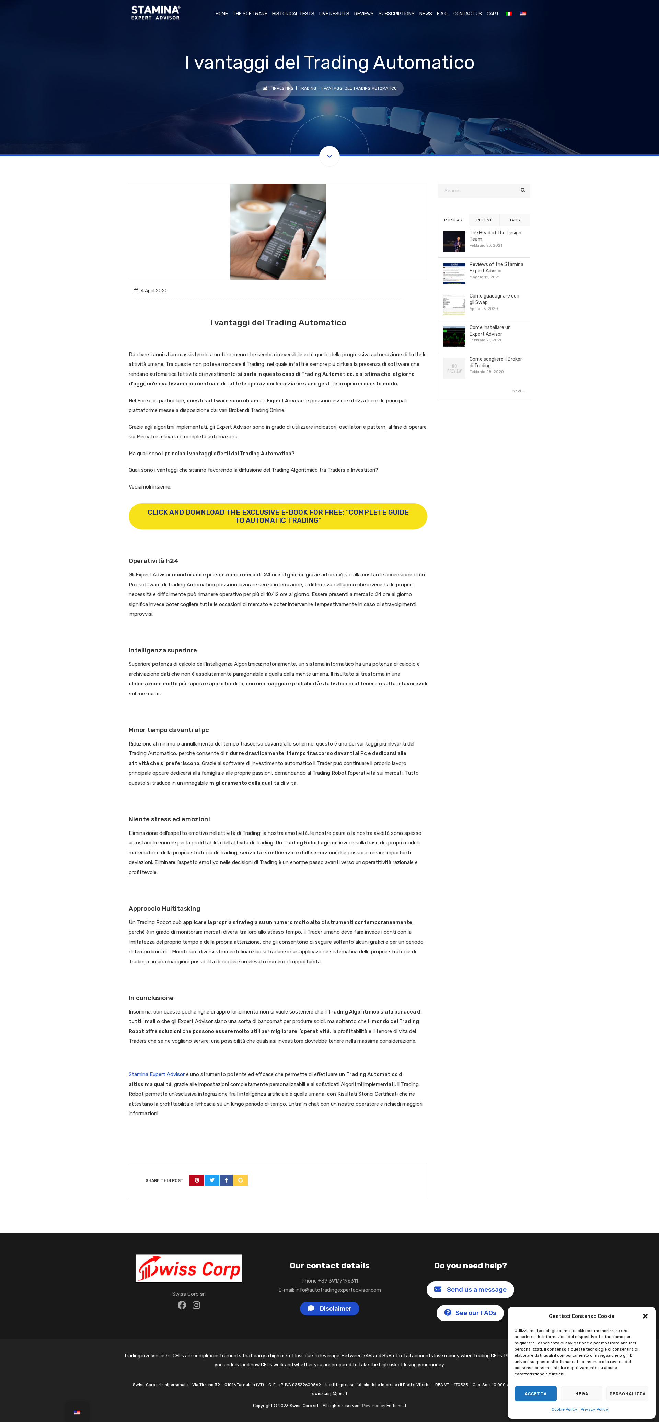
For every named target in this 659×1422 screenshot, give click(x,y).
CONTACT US (467, 14)
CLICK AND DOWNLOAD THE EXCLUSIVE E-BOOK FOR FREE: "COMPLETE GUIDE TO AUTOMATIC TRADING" (278, 516)
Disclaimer (334, 1308)
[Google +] (240, 1180)
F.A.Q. (443, 14)
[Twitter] (212, 1180)
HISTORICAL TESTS (293, 14)
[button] (645, 1316)
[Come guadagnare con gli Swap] (454, 306)
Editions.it (396, 1405)
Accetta (536, 1393)
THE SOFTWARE (250, 14)
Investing (283, 88)
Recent (484, 219)
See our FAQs (475, 1313)
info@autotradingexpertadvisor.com (338, 1290)
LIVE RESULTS (334, 14)
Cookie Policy (564, 1409)
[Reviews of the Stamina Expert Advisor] (454, 274)
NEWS (425, 14)
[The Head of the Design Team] (454, 242)
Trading (307, 88)
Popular (453, 219)
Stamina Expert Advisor (157, 1074)
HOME (222, 14)
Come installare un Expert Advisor (490, 331)
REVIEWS (364, 14)
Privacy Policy (594, 1409)
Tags (514, 219)
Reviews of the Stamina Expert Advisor (496, 267)
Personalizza (628, 1393)
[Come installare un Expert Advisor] (454, 337)
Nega (581, 1393)
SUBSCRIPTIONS (397, 14)
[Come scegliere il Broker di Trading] (454, 369)
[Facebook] (226, 1180)
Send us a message (475, 1290)
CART (493, 14)
